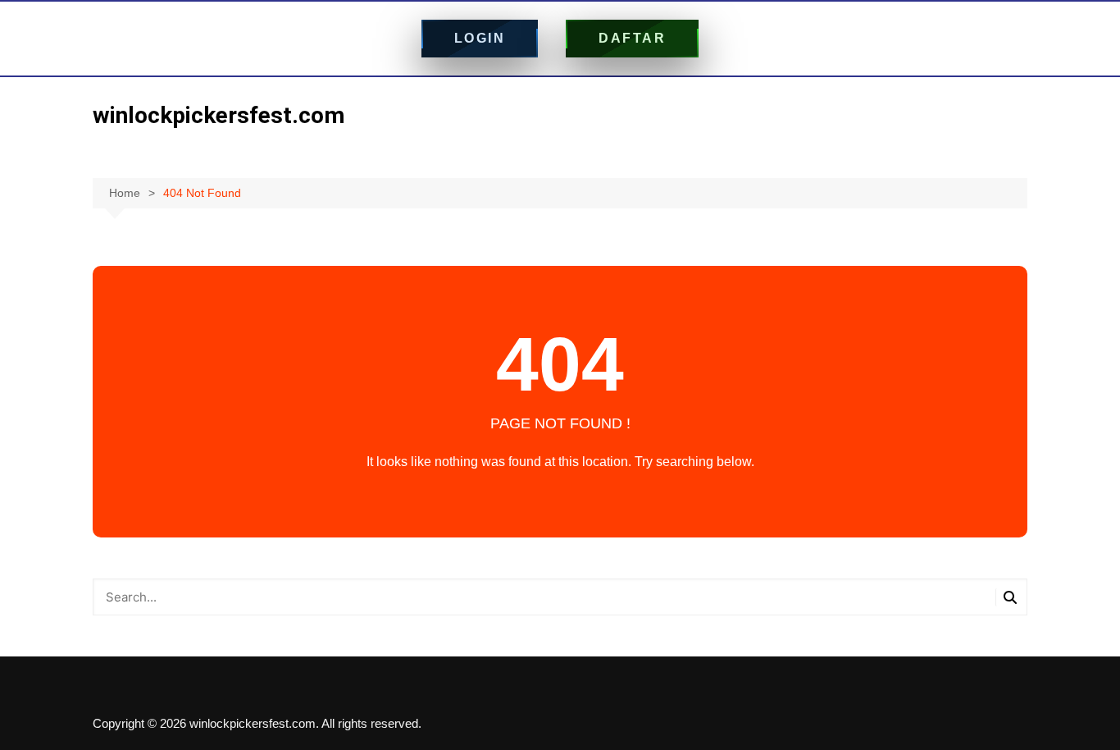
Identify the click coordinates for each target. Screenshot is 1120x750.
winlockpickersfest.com (218, 115)
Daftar (632, 38)
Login (480, 38)
